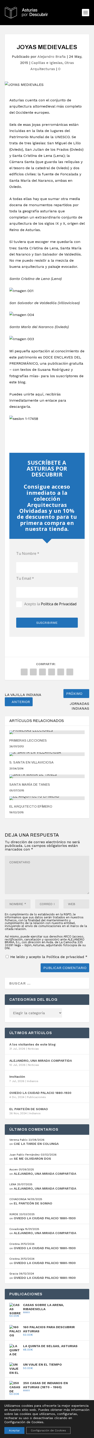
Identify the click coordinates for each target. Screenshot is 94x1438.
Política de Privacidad (58, 603)
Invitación (17, 1076)
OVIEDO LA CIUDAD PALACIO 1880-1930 (40, 1093)
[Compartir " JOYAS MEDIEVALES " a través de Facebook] (24, 672)
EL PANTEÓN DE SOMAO (28, 1109)
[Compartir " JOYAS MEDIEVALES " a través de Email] (69, 672)
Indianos (32, 1081)
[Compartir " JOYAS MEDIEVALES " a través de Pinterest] (42, 672)
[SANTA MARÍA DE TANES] (47, 776)
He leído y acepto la (48, 957)
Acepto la (50, 603)
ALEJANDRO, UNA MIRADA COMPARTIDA (40, 1060)
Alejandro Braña (51, 56)
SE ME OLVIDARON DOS (32, 1158)
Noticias (33, 1048)
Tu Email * (25, 578)
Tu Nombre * (27, 553)
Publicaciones (36, 1097)
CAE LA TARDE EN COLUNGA (36, 1144)
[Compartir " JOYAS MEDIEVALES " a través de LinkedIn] (51, 672)
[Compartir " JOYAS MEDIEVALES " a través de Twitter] (33, 672)
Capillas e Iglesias (47, 63)
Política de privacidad (65, 957)
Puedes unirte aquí (26, 394)
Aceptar (14, 1430)
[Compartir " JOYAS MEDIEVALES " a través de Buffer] (60, 672)
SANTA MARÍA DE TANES (29, 784)
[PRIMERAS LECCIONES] (47, 732)
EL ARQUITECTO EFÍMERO (30, 806)
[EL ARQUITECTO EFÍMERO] (47, 798)
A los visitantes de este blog (32, 1044)
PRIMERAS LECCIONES (28, 740)
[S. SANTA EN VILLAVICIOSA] (47, 754)
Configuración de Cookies (48, 1430)
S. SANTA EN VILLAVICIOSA (31, 762)
